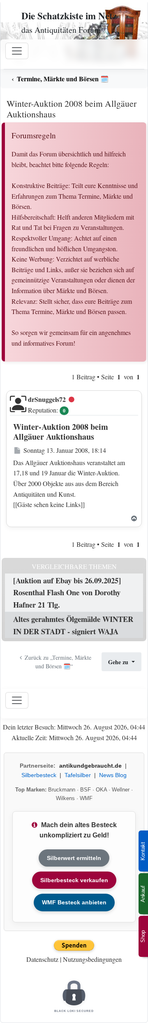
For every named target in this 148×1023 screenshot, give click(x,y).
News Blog (113, 775)
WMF (86, 798)
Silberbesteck (38, 775)
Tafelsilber (78, 775)
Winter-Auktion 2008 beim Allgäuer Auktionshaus (71, 108)
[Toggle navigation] (16, 700)
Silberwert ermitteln (74, 858)
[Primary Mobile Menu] (16, 51)
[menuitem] (74, 79)
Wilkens (65, 798)
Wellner (121, 790)
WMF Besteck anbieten (74, 902)
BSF (85, 790)
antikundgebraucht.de (90, 765)
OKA (101, 790)
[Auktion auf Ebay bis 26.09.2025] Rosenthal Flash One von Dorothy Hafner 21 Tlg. (67, 592)
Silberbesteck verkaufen (74, 880)
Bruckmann (61, 790)
